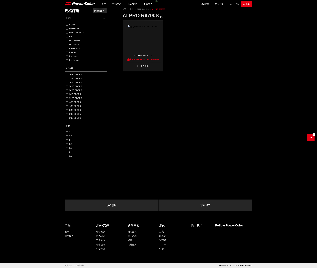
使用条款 (69, 265)
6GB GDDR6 (75, 110)
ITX (70, 36)
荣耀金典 (132, 244)
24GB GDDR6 (75, 90)
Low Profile (74, 44)
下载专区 (148, 3)
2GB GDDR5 (75, 94)
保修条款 (100, 231)
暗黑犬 (162, 236)
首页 (124, 9)
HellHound (74, 29)
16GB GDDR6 (75, 82)
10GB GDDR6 (75, 74)
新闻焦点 (132, 231)
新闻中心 (219, 4)
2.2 (70, 144)
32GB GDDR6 (75, 98)
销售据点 (100, 244)
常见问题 (205, 4)
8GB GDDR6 (75, 118)
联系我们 (205, 205)
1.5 (70, 136)
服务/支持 (132, 3)
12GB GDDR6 (75, 78)
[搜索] (231, 4)
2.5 (70, 148)
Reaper (72, 52)
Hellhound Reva (76, 33)
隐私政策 (80, 265)
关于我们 (197, 225)
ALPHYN (163, 244)
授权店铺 (112, 205)
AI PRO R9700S (158, 9)
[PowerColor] (80, 4)
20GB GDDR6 (75, 86)
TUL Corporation (231, 265)
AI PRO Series (143, 9)
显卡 (103, 3)
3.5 (70, 156)
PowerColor (74, 48)
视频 (130, 240)
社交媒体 (100, 249)
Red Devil (73, 56)
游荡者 (162, 240)
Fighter (72, 25)
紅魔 (161, 231)
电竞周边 (116, 3)
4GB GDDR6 (75, 106)
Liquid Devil (74, 40)
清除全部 (98, 11)
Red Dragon (74, 60)
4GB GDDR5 (75, 102)
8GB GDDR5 (75, 114)
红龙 (161, 249)
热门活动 (132, 236)
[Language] (237, 4)
